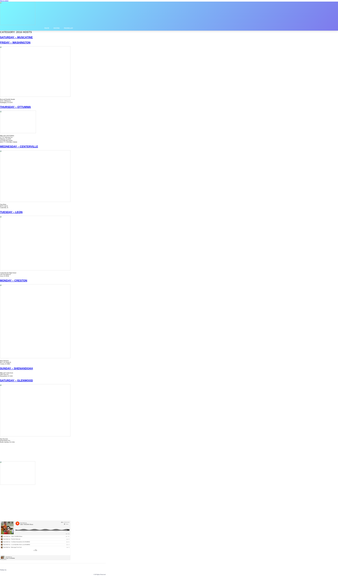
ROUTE (46, 28)
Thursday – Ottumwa (15, 106)
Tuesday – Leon (11, 212)
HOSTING (57, 28)
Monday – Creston (13, 280)
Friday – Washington (15, 42)
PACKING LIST (68, 28)
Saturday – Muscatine (16, 37)
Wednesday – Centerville (19, 146)
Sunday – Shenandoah (16, 368)
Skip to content (4, 0)
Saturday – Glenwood (16, 380)
